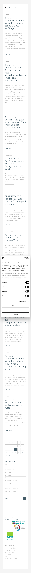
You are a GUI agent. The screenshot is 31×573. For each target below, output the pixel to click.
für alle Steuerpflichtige (11, 467)
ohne (6, 486)
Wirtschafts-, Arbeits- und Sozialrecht (14, 494)
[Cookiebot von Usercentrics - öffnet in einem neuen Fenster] (23, 258)
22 (18, 452)
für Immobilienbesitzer (11, 480)
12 (6, 449)
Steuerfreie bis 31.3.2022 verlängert (15, 23)
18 (6, 452)
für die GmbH (8, 472)
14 (12, 449)
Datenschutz (24, 566)
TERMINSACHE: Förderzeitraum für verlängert (15, 200)
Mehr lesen (9, 54)
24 (6, 455)
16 (18, 449)
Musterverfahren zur (15, 321)
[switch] (27, 287)
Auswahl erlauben (15, 310)
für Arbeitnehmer (9, 469)
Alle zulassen (15, 305)
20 (12, 452)
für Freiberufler (9, 475)
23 (22, 452)
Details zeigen (22, 301)
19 (9, 452)
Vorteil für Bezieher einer (14, 404)
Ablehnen (15, 314)
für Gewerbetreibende (10, 478)
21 (15, 452)
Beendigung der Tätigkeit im (14, 238)
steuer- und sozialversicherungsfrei (15, 362)
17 (22, 449)
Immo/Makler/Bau (9, 483)
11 (22, 446)
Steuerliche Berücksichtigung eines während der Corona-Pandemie (15, 122)
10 (18, 446)
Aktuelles (7, 464)
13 (9, 449)
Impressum (19, 566)
